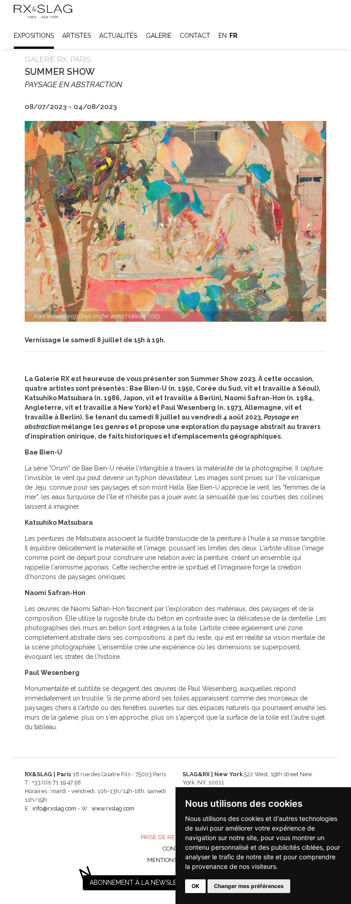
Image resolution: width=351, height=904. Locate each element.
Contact (195, 35)
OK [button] (195, 886)
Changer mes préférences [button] (249, 886)
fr (233, 35)
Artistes (76, 35)
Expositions (34, 35)
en (222, 35)
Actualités (118, 35)
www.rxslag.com (112, 808)
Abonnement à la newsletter (141, 882)
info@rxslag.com (54, 808)
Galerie (158, 35)
